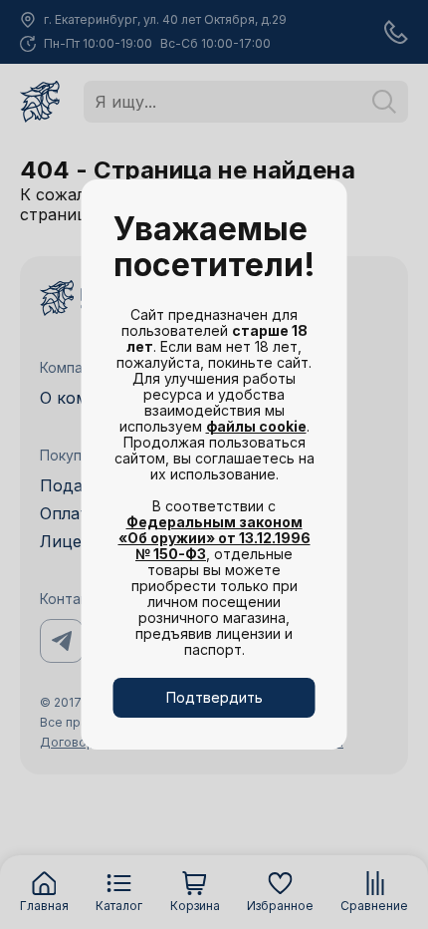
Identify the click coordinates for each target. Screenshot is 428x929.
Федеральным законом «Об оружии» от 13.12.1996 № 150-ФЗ (214, 537)
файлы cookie (256, 426)
